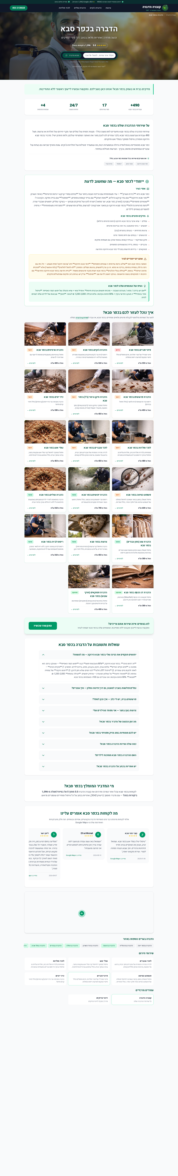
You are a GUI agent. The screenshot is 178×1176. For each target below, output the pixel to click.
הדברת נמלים (80, 7)
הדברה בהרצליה (126, 945)
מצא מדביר (74, 55)
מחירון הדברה (82, 317)
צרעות (108, 7)
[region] (89, 854)
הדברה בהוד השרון (90, 945)
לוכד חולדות (64, 7)
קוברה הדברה (171, 15)
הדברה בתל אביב (38, 945)
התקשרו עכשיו (43, 626)
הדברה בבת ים (56, 945)
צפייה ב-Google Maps (118, 859)
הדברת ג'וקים (96, 7)
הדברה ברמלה (72, 945)
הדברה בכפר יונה (145, 945)
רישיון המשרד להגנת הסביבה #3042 (109, 2)
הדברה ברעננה (109, 945)
